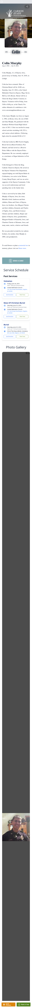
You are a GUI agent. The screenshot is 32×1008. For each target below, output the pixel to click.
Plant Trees (22, 295)
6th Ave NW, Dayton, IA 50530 (16, 333)
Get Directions (9, 295)
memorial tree (23, 245)
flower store (22, 248)
